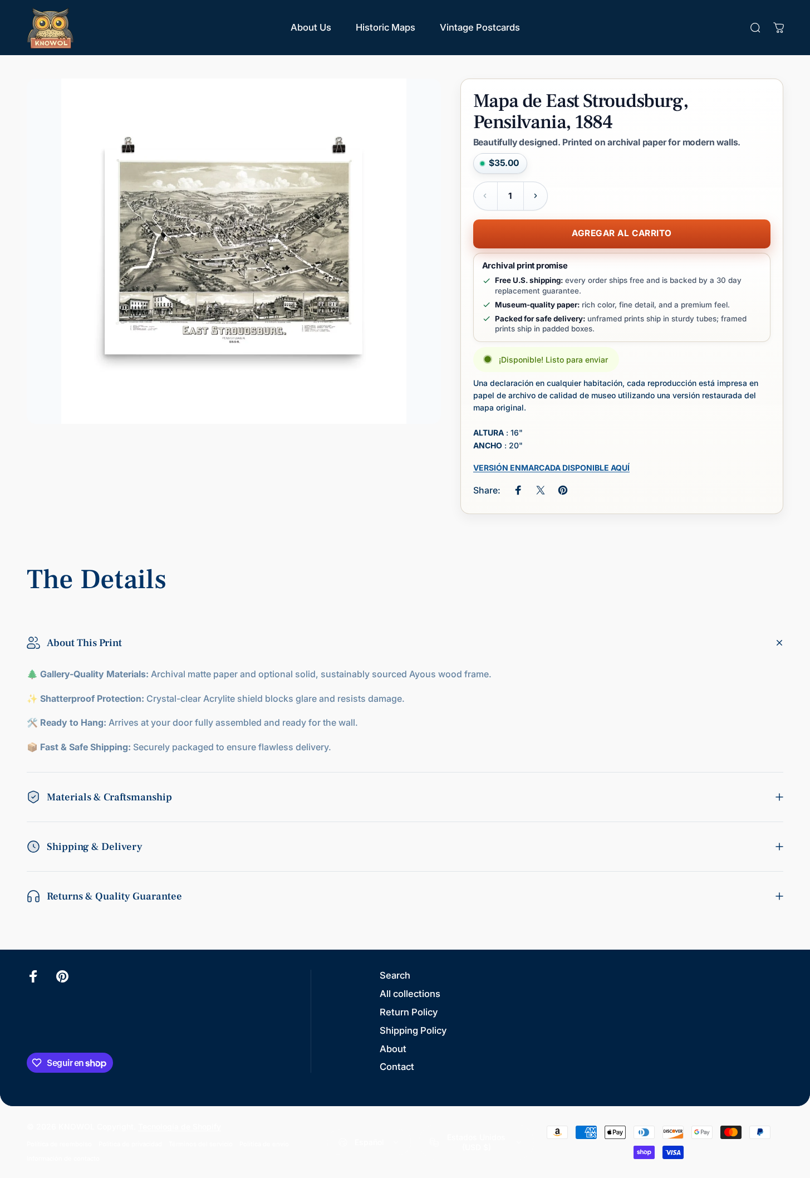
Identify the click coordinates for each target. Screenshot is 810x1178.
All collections (410, 993)
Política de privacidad (130, 1144)
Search (395, 975)
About (393, 1048)
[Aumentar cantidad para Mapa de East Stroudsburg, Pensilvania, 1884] (535, 196)
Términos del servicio (201, 1144)
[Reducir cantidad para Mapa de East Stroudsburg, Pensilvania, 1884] (485, 196)
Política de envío (264, 1144)
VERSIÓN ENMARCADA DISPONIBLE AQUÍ (551, 467)
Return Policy (409, 1012)
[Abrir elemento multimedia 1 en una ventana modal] (234, 251)
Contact (397, 1066)
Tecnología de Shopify (179, 1126)
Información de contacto (63, 1158)
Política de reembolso (59, 1144)
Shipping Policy (413, 1030)
